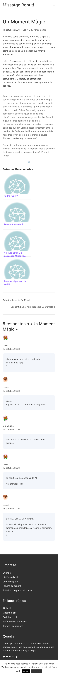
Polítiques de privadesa (15, 621)
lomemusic (8, 426)
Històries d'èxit (10, 577)
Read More (36, 671)
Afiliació (7, 608)
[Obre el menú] (53, 5)
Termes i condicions (13, 626)
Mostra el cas (9, 612)
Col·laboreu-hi (10, 617)
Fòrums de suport (12, 586)
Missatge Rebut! (18, 4)
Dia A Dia (27, 29)
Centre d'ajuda (10, 581)
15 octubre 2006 (11, 349)
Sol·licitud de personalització (17, 590)
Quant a (7, 572)
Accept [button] (25, 671)
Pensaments (39, 29)
